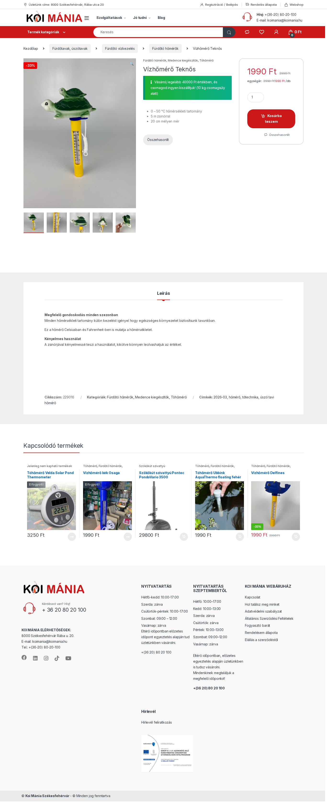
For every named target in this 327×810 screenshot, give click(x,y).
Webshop (297, 4)
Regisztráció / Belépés (221, 4)
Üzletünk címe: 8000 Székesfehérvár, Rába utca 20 (66, 4)
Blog (161, 18)
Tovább (70, 537)
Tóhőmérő (206, 60)
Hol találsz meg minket (262, 604)
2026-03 (220, 397)
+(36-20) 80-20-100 (280, 14)
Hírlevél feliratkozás (156, 722)
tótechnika (250, 397)
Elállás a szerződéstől (261, 640)
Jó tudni (140, 18)
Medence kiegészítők (183, 60)
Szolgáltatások (109, 18)
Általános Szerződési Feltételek (269, 618)
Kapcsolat (252, 597)
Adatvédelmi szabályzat (263, 611)
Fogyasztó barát (257, 625)
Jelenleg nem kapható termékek (49, 466)
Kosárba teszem (273, 118)
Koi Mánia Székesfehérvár (47, 796)
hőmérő (234, 397)
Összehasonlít (158, 140)
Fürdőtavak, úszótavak (70, 48)
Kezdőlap (30, 48)
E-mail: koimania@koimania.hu (279, 20)
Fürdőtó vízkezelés (120, 48)
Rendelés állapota (264, 4)
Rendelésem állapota (261, 633)
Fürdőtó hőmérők (165, 48)
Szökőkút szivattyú (152, 466)
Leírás (163, 293)
